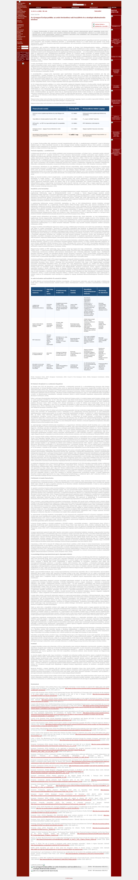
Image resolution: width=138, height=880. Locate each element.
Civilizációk (20, 4)
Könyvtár (19, 20)
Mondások (19, 39)
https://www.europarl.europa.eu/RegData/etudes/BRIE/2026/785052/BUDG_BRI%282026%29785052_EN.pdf (61, 800)
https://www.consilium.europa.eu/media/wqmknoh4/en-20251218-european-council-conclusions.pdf (58, 795)
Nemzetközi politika (22, 16)
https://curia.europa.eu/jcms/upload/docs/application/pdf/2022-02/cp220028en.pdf (69, 730)
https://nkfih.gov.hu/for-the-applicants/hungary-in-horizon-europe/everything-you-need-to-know (57, 849)
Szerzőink (19, 42)
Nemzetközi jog (21, 12)
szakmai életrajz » (100, 24)
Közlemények (20, 25)
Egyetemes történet (22, 7)
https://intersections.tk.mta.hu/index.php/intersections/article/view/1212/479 (80, 740)
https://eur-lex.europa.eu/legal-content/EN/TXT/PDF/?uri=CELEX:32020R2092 (57, 808)
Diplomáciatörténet (21, 6)
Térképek (19, 38)
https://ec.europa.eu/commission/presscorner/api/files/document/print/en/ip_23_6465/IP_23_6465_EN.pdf (60, 757)
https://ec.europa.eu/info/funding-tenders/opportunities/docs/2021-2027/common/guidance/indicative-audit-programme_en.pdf (70, 780)
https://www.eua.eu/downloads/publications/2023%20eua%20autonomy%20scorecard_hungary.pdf (58, 804)
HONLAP (38, 7)
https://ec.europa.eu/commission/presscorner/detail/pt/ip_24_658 (48, 777)
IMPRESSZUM (75, 7)
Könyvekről (20, 34)
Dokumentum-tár (21, 36)
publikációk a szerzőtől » (101, 26)
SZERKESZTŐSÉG (57, 7)
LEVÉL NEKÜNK (112, 7)
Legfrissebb (20, 43)
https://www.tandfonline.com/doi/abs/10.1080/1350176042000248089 (85, 853)
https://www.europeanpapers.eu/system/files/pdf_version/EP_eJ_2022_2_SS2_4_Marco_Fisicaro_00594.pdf (66, 839)
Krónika (19, 32)
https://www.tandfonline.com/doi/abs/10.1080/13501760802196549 (58, 859)
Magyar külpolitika (21, 11)
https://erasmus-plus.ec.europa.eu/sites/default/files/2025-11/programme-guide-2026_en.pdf (70, 790)
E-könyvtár (20, 22)
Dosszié (19, 27)
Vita (18, 28)
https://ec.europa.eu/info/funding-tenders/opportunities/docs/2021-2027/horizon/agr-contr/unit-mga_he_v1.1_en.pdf (70, 745)
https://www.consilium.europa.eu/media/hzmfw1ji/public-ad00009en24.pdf (51, 720)
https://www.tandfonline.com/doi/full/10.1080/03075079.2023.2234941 (50, 845)
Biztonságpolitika (21, 3)
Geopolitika (20, 10)
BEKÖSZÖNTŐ (94, 7)
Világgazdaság (20, 18)
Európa (19, 8)
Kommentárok (20, 30)
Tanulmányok (20, 24)
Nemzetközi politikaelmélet (20, 14)
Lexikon (19, 35)
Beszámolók (20, 31)
